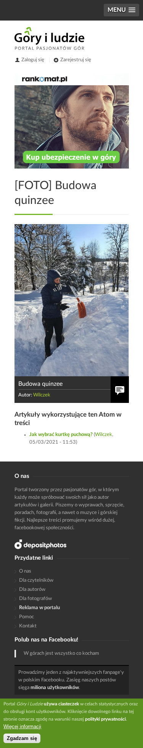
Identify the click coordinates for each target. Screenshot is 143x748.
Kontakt (28, 626)
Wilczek (41, 395)
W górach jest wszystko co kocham (61, 653)
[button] (121, 10)
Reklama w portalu (39, 607)
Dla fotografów (35, 598)
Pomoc (26, 616)
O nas (25, 571)
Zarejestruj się (75, 59)
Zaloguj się (32, 59)
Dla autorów (32, 589)
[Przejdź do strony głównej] (49, 38)
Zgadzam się (22, 738)
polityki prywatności (105, 719)
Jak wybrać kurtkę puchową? (61, 434)
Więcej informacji (22, 726)
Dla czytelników (36, 580)
